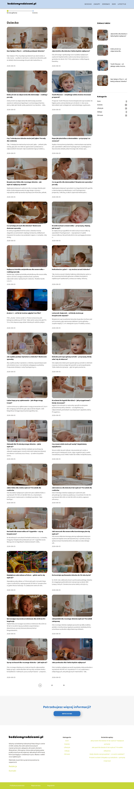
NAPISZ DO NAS (67, 714)
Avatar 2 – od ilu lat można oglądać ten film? (24, 313)
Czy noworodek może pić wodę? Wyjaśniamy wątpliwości (69, 445)
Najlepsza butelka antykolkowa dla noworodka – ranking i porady (26, 270)
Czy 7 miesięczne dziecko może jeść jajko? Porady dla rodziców (26, 139)
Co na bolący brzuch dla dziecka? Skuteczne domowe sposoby (24, 227)
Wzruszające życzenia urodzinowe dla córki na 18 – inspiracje (26, 620)
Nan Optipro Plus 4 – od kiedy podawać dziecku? (26, 51)
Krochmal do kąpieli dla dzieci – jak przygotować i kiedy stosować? (71, 401)
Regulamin (51, 785)
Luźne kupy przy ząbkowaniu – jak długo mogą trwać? (25, 401)
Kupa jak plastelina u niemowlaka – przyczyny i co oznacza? (71, 139)
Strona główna (12, 13)
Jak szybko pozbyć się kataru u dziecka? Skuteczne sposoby (27, 358)
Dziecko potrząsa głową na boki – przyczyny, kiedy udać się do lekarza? (71, 358)
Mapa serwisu (36, 785)
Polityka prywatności (17, 785)
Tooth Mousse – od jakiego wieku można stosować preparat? (71, 96)
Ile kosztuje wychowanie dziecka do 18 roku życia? (71, 575)
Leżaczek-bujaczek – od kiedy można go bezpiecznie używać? (67, 314)
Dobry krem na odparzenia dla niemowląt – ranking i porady (27, 96)
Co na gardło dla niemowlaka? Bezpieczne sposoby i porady (72, 183)
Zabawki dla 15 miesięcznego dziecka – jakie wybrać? (24, 445)
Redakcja (13, 766)
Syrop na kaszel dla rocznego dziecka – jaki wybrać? (27, 662)
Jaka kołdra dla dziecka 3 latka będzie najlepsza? (71, 51)
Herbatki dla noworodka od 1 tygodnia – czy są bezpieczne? (25, 532)
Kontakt (12, 770)
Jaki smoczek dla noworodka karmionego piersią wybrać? (71, 532)
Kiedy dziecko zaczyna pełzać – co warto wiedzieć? (107, 754)
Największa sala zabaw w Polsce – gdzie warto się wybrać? (26, 576)
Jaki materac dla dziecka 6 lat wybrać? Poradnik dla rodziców (72, 489)
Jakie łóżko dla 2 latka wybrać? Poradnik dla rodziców (24, 489)
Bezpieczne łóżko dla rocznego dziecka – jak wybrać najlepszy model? (24, 183)
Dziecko (88, 4)
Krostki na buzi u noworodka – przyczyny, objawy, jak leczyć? (71, 227)
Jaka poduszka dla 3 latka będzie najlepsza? (69, 662)
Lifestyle (122, 4)
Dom (114, 4)
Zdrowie (106, 4)
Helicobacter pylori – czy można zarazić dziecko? (71, 269)
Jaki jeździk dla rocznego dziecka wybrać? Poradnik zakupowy (72, 620)
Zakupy (97, 4)
